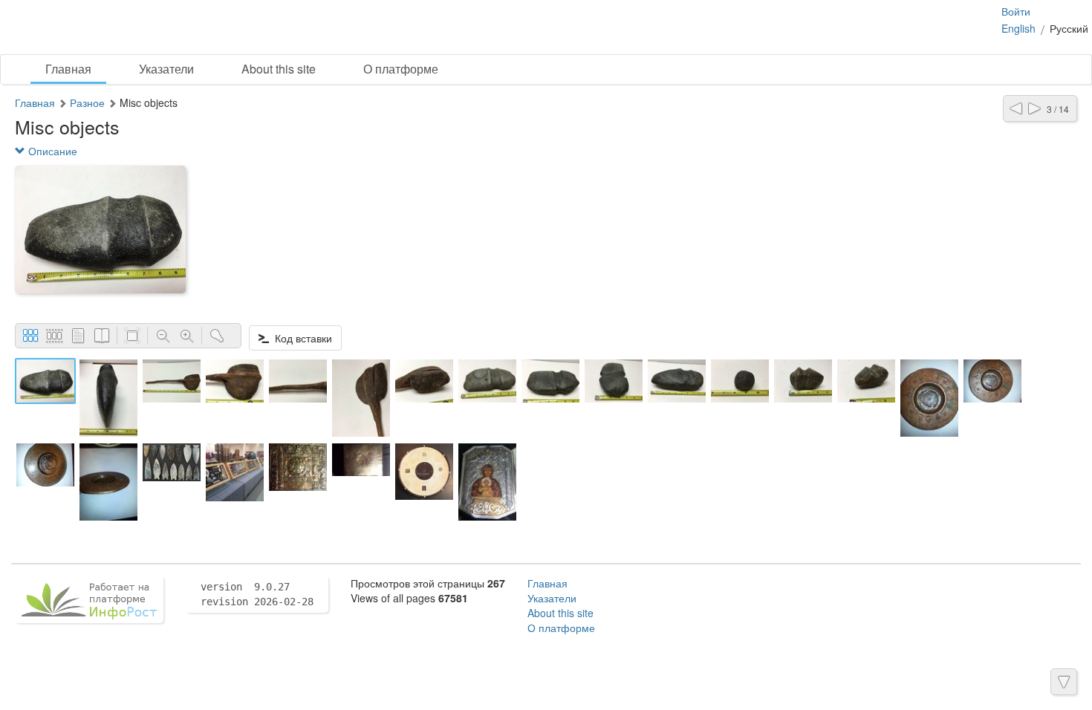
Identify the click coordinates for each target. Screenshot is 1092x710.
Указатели (166, 68)
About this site (278, 68)
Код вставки (300, 337)
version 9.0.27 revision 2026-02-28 (257, 594)
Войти (1015, 11)
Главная (68, 68)
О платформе (400, 68)
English (1018, 28)
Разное (87, 102)
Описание (51, 150)
